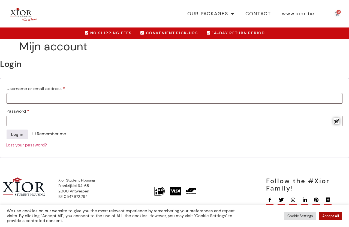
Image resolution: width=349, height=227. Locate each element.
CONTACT (258, 13)
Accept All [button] (330, 216)
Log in (17, 134)
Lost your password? (26, 145)
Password (27, 110)
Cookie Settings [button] (300, 216)
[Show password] (336, 121)
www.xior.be (298, 13)
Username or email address (45, 87)
